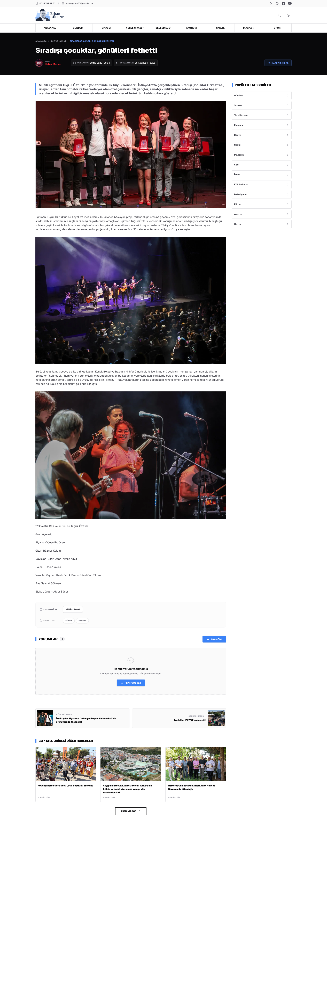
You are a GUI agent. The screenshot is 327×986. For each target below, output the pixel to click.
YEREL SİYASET (135, 27)
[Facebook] (283, 3)
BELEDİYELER (163, 27)
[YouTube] (290, 3)
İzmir (68, 620)
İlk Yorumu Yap (133, 682)
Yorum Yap (216, 639)
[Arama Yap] (279, 15)
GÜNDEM (78, 27)
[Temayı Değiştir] (288, 15)
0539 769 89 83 (48, 3)
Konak (82, 620)
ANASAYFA (50, 27)
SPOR (277, 27)
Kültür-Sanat (58, 41)
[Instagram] (277, 3)
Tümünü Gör (129, 811)
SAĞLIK (220, 27)
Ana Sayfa (41, 41)
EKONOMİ (192, 27)
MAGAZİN (248, 27)
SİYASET (107, 27)
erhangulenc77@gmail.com (79, 3)
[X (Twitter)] (271, 3)
